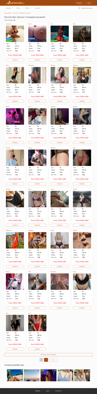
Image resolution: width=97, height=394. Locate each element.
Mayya (8, 271)
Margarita (30, 230)
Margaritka (31, 65)
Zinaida (8, 189)
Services (37, 8)
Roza (29, 189)
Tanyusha (8, 24)
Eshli (29, 271)
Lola (52, 24)
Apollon (75, 230)
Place (18, 8)
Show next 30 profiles (49, 354)
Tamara (30, 148)
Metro (27, 8)
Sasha (52, 230)
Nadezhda (8, 230)
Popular (8, 8)
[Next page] (55, 360)
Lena (29, 313)
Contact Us (58, 391)
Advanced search (87, 8)
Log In (89, 3)
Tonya (52, 189)
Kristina (8, 148)
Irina (29, 106)
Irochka (75, 189)
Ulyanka (75, 106)
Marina (8, 106)
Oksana (53, 65)
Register (79, 3)
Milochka (53, 148)
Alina (7, 65)
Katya (29, 24)
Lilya (74, 148)
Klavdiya (75, 65)
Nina (74, 24)
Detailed (15, 60)
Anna (74, 271)
